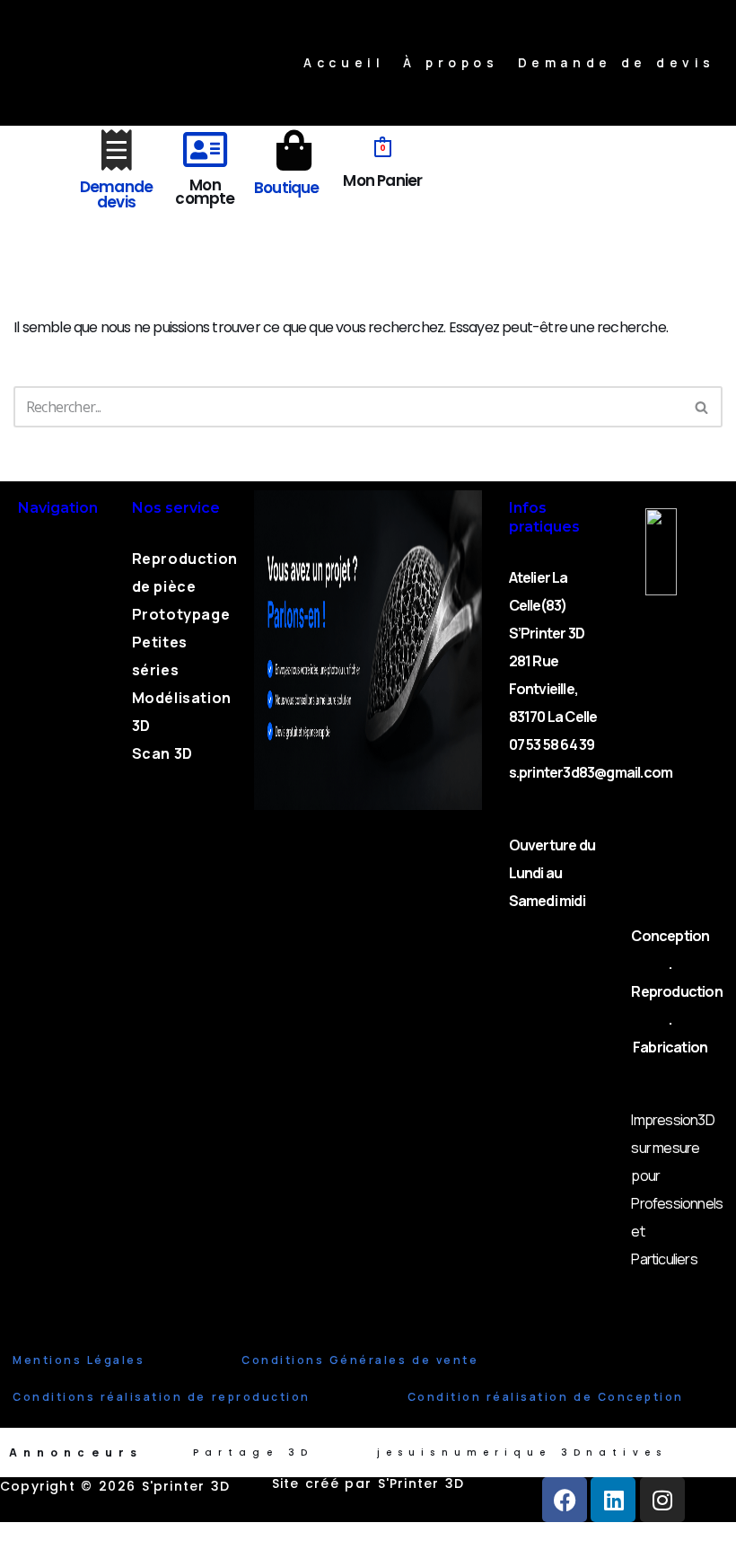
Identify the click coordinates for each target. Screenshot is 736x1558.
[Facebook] (564, 1499)
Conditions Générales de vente (359, 1360)
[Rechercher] (702, 406)
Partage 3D (253, 1452)
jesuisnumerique (464, 1452)
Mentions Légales (79, 1360)
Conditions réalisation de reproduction (162, 1396)
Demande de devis (616, 62)
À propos (450, 62)
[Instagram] (662, 1499)
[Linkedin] (613, 1499)
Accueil (343, 62)
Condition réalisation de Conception (545, 1396)
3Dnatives (614, 1452)
